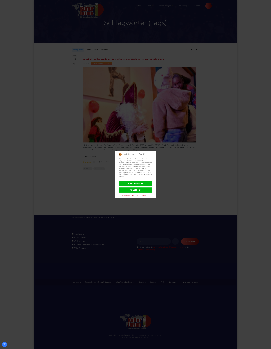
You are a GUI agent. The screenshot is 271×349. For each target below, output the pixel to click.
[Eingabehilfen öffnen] (4, 344)
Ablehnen (136, 190)
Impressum (145, 195)
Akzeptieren (135, 183)
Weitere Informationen (130, 195)
